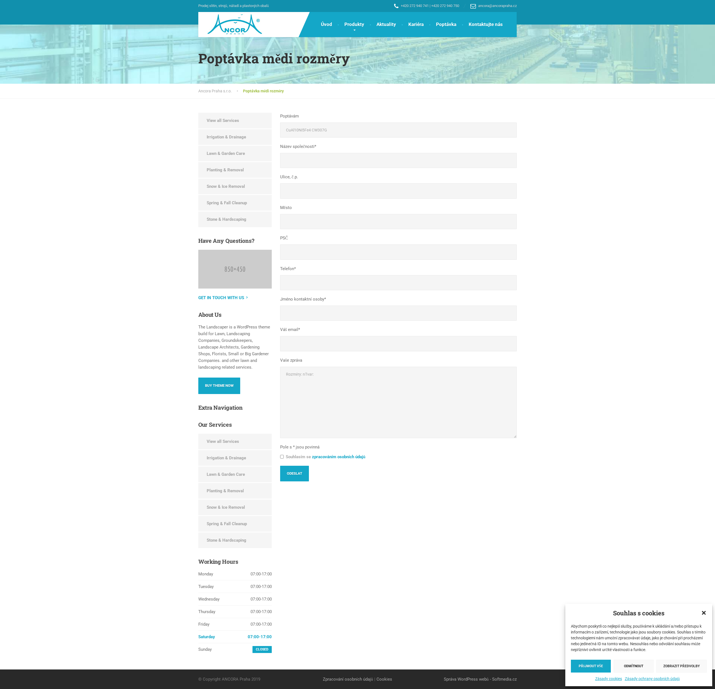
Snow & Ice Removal (226, 186)
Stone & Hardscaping (226, 219)
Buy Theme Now (219, 385)
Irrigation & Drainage (226, 137)
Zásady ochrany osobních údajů (652, 678)
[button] (704, 613)
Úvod (326, 24)
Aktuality (386, 24)
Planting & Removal (225, 169)
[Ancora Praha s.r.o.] (230, 24)
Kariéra (416, 24)
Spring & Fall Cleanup (227, 202)
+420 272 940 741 (415, 6)
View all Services (223, 120)
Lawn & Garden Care (226, 153)
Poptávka (446, 24)
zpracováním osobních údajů (338, 456)
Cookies (384, 679)
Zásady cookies (608, 678)
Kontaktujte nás (486, 24)
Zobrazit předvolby (681, 666)
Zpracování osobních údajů (348, 679)
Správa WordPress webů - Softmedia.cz (480, 679)
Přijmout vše (591, 666)
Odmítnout (633, 666)
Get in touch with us (221, 297)
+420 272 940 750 (445, 6)
